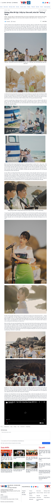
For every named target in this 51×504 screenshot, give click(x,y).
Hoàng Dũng (28, 426)
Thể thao (28, 6)
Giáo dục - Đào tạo (40, 492)
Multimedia (15, 2)
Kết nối (41, 6)
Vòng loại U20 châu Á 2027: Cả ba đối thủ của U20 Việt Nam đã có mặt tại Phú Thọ (44, 471)
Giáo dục (17, 6)
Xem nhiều (24, 494)
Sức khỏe (37, 6)
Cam (18, 426)
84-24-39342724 (5, 497)
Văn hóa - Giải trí (23, 6)
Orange (15, 426)
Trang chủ (24, 490)
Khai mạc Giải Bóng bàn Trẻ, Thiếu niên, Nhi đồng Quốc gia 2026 (44, 465)
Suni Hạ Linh (23, 426)
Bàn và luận (6, 6)
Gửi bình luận (45, 443)
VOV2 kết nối (39, 497)
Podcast (9, 2)
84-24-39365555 (5, 496)
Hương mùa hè (6, 426)
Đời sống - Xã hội (12, 6)
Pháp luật (33, 6)
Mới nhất (23, 492)
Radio (5, 2)
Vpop (11, 426)
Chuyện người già (47, 6)
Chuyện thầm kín (47, 497)
